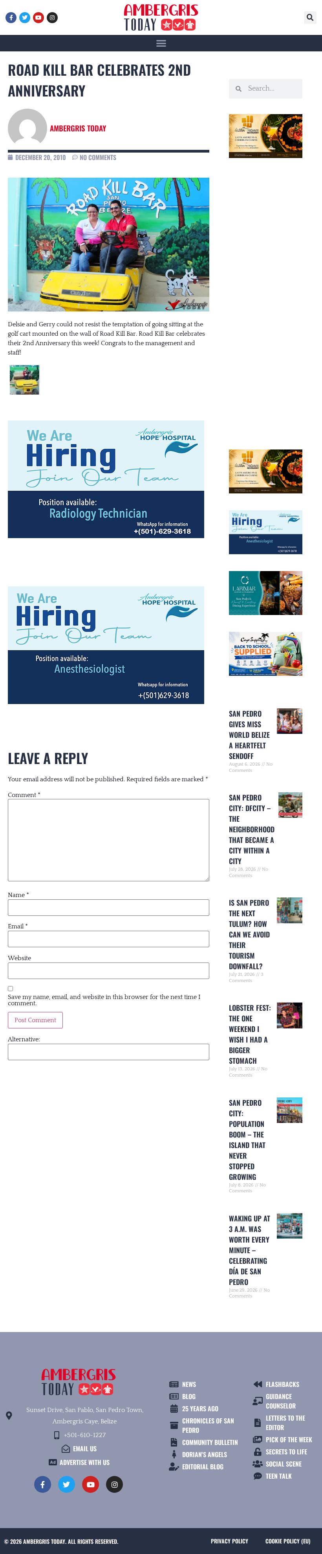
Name (18, 895)
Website (19, 958)
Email (18, 926)
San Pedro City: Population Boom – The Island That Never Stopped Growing (247, 1139)
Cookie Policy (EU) (287, 1541)
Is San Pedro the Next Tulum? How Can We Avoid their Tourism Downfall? (249, 934)
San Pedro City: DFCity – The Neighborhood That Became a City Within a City (251, 829)
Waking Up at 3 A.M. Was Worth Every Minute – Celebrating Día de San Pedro (249, 1250)
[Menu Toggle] (161, 43)
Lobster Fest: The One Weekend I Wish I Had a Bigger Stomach (250, 1034)
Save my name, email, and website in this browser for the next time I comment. (104, 1000)
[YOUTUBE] (38, 17)
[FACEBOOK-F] (10, 17)
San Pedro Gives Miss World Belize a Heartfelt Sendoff (249, 734)
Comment (24, 795)
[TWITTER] (24, 17)
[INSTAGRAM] (52, 17)
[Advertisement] (265, 300)
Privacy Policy (229, 1541)
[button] (310, 17)
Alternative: (24, 1039)
